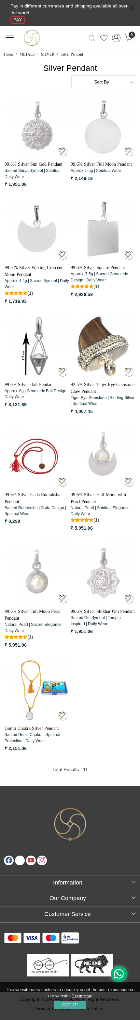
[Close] (132, 7)
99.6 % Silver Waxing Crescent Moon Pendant (34, 271)
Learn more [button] (82, 995)
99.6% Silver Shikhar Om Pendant (103, 611)
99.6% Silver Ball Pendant (29, 384)
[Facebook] (9, 860)
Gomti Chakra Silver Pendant (32, 728)
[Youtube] (31, 860)
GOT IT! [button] (70, 1004)
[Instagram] (42, 860)
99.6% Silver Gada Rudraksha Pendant (32, 498)
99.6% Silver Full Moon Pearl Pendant (33, 615)
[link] (92, 38)
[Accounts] (116, 38)
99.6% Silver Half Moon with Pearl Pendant (98, 498)
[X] (20, 860)
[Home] (43, 49)
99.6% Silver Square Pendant (98, 267)
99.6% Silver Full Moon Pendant (101, 164)
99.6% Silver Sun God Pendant (34, 164)
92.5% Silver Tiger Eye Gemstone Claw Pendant (102, 388)
